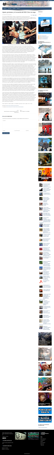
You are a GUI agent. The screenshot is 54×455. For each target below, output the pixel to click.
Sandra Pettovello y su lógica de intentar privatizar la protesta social (11, 111)
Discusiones (14, 105)
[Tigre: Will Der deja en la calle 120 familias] (41, 258)
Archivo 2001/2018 (17, 0)
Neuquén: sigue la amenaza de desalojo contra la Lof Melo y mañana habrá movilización (46, 199)
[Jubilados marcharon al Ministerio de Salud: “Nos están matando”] (41, 225)
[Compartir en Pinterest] (32, 15)
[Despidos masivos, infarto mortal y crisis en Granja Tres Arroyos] (41, 316)
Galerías (14, 8)
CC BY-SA (6, 436)
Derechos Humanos (8, 105)
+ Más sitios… (42, 445)
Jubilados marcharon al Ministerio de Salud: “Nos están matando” (46, 225)
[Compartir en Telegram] (35, 15)
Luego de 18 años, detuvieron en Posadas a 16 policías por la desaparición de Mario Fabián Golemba (46, 209)
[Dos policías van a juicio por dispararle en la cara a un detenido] (41, 307)
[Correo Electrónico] (33, 15)
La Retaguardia (42, 440)
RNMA (41, 436)
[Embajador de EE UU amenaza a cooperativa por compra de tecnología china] (41, 277)
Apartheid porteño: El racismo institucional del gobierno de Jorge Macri (47, 286)
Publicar (18, 8)
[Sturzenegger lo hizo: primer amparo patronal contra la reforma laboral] (41, 214)
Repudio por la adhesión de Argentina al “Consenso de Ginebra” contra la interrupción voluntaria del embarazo (46, 263)
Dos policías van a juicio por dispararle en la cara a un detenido (46, 307)
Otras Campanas (42, 442)
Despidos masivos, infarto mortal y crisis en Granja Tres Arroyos (46, 316)
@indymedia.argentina (45, 36)
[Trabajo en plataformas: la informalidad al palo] (41, 290)
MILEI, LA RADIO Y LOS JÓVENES (24, 111)
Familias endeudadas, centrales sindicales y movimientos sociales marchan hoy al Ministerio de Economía (46, 230)
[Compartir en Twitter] (31, 15)
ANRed (41, 437)
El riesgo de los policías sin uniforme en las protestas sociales (46, 235)
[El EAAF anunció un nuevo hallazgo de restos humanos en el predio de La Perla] (41, 272)
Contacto (13, 0)
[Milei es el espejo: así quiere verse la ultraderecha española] (41, 311)
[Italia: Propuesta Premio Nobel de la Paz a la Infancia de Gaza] (41, 240)
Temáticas (4, 8)
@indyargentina (44, 35)
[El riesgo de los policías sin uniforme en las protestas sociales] (41, 235)
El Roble (41, 441)
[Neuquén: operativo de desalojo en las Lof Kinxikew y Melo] (41, 244)
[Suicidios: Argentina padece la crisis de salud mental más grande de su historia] (41, 189)
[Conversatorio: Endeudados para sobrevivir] (41, 204)
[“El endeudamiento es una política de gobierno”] (41, 194)
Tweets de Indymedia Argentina (42, 427)
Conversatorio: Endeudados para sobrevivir (45, 204)
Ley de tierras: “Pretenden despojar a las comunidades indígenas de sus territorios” (46, 302)
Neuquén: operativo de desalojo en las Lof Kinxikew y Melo (46, 244)
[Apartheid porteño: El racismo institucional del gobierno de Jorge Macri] (41, 286)
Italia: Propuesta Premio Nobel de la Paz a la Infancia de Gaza (46, 239)
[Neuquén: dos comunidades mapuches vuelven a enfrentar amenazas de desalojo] (41, 327)
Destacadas (12, 105)
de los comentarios (5, 449)
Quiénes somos (10, 0)
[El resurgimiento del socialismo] (41, 281)
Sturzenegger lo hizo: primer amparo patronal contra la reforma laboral (47, 214)
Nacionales (17, 105)
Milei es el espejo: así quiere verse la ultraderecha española (46, 311)
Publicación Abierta (22, 0)
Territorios (9, 8)
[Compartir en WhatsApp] (34, 15)
